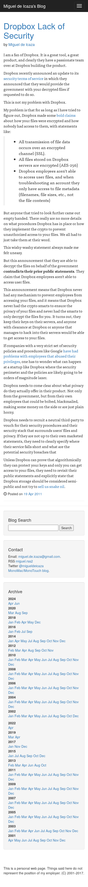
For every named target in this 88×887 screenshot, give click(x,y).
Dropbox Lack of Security (34, 30)
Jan (11, 622)
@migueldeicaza (31, 565)
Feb (17, 622)
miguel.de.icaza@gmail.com (39, 556)
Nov (56, 640)
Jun (17, 603)
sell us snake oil (51, 486)
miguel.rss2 (24, 561)
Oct (49, 640)
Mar (11, 612)
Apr (10, 603)
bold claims (66, 115)
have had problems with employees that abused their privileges (41, 356)
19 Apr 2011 (33, 493)
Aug (18, 612)
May (30, 622)
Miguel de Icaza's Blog (25, 6)
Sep (25, 612)
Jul (23, 631)
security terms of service (23, 78)
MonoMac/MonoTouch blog (28, 570)
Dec (38, 622)
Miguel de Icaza (21, 44)
